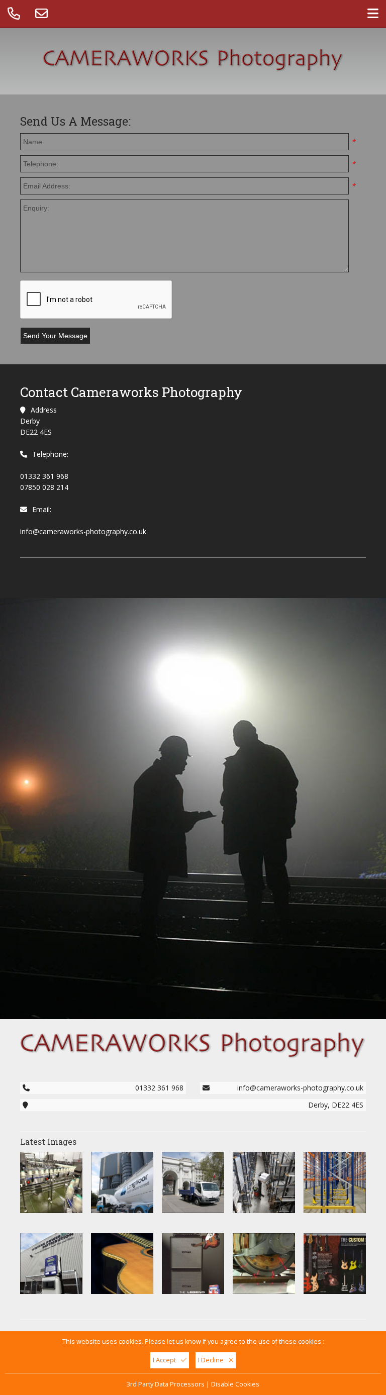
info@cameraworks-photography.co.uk (83, 531)
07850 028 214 (44, 487)
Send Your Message (55, 336)
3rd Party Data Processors (166, 1384)
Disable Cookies (235, 1384)
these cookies (300, 1341)
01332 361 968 (44, 476)
